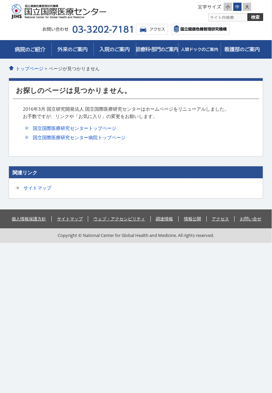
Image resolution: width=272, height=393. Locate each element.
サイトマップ (37, 188)
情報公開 (192, 219)
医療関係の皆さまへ (242, 49)
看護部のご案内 (199, 49)
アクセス (152, 29)
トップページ (29, 68)
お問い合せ (250, 219)
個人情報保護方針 (29, 219)
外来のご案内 (72, 49)
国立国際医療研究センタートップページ (74, 128)
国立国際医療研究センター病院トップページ (79, 137)
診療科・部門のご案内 (157, 49)
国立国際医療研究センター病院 (72, 11)
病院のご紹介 (30, 49)
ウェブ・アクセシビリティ (119, 219)
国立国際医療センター (201, 29)
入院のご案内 (114, 49)
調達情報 (164, 219)
